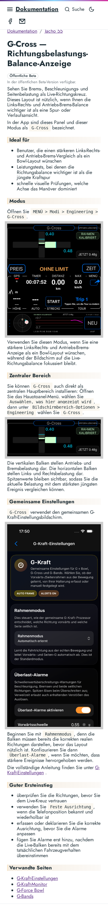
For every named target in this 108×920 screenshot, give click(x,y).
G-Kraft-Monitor (32, 884)
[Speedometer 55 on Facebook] (10, 21)
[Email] (22, 21)
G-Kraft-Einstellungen (37, 878)
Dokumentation (37, 9)
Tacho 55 (53, 31)
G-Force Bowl (30, 890)
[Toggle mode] (91, 9)
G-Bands (25, 896)
